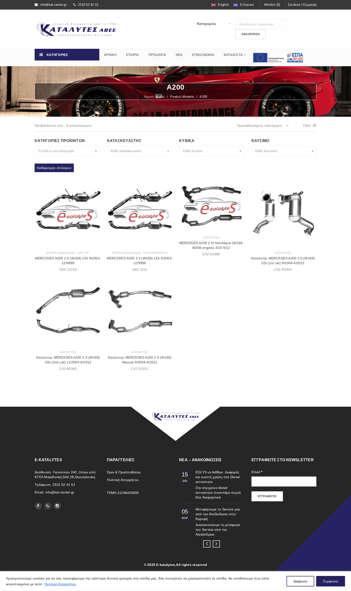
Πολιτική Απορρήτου (60, 584)
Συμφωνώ (330, 581)
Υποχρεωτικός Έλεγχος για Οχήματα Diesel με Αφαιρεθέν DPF (218, 477)
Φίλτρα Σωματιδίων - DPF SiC (68, 253)
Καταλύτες (211, 237)
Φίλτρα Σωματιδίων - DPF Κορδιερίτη (139, 253)
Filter (307, 125)
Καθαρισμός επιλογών (54, 168)
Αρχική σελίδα (154, 96)
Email (256, 472)
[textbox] (67, 151)
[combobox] (67, 151)
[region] (175, 581)
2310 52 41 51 (88, 4)
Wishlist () (272, 4)
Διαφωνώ (300, 581)
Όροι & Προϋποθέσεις (124, 472)
